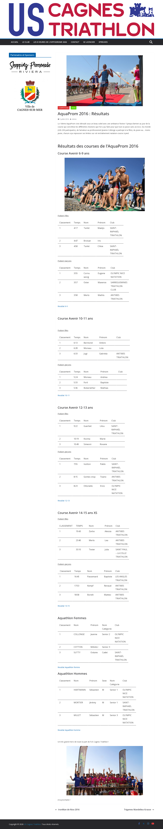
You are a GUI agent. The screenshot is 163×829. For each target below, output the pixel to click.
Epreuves (103, 42)
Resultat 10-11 (64, 395)
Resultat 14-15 (64, 606)
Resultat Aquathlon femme (69, 667)
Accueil (14, 42)
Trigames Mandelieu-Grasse (137, 809)
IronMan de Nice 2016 (68, 809)
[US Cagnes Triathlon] (81, 1)
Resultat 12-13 (64, 500)
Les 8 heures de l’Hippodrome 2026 (50, 42)
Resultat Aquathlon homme (69, 730)
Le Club (25, 42)
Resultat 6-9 (63, 306)
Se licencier (89, 42)
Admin (74, 119)
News (73, 108)
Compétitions (63, 108)
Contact (75, 42)
